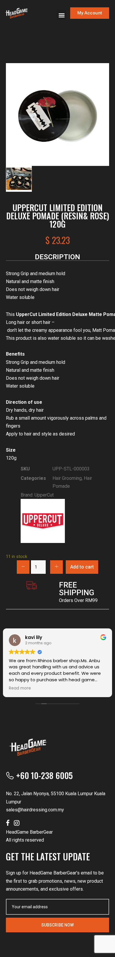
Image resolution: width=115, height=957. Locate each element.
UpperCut (44, 495)
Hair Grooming (67, 478)
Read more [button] (20, 688)
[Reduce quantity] (23, 567)
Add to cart (82, 567)
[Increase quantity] (56, 567)
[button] (61, 15)
